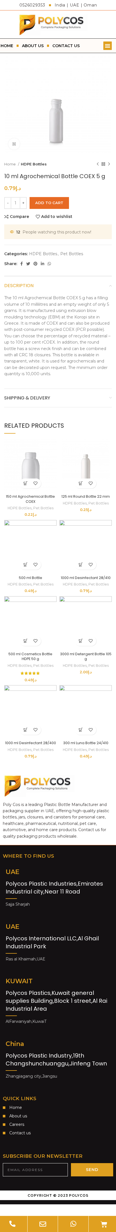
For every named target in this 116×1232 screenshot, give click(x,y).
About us (33, 45)
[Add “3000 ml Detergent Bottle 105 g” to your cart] (81, 641)
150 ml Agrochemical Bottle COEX (30, 499)
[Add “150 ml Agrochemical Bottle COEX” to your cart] (25, 483)
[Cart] (104, 1224)
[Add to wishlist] (35, 483)
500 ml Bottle (30, 577)
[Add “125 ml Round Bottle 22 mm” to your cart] (81, 483)
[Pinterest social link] (35, 263)
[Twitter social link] (28, 263)
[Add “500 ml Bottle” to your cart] (25, 565)
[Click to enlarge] (14, 144)
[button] (107, 45)
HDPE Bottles (34, 164)
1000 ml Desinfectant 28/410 (86, 577)
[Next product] (109, 164)
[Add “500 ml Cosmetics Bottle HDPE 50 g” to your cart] (25, 641)
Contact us (66, 45)
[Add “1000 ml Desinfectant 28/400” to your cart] (25, 730)
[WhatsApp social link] (49, 263)
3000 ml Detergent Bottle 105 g (85, 656)
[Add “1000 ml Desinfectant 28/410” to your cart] (81, 565)
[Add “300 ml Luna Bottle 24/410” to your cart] (81, 730)
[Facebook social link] (21, 263)
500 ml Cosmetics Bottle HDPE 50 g (30, 656)
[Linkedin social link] (42, 263)
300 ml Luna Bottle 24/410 (85, 742)
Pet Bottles (71, 253)
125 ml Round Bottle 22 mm (85, 496)
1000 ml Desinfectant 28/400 (30, 742)
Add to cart (49, 202)
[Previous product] (98, 164)
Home (10, 164)
